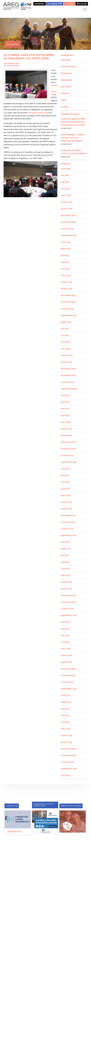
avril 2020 (65, 642)
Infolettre (39, 4)
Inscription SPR (55, 4)
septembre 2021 (69, 535)
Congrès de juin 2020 (38, 113)
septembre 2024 (69, 315)
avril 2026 (65, 189)
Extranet (69, 4)
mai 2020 (65, 635)
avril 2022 (65, 489)
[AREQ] (11, 6)
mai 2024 (65, 335)
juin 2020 (65, 629)
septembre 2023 (69, 389)
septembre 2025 (69, 235)
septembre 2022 (69, 462)
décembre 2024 (68, 295)
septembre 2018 (69, 769)
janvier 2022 (66, 509)
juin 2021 (65, 555)
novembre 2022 (68, 449)
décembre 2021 (68, 515)
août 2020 (65, 622)
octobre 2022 (67, 455)
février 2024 (66, 355)
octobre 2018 (67, 762)
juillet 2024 (66, 322)
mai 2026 (65, 182)
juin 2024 (65, 329)
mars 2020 (66, 649)
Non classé (66, 87)
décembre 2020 (68, 595)
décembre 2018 (68, 749)
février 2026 (66, 202)
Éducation (66, 60)
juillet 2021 (66, 549)
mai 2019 (65, 715)
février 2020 (66, 655)
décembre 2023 (68, 369)
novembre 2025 (68, 222)
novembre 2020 (68, 602)
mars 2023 (66, 422)
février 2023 (66, 429)
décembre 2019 (68, 669)
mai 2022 (65, 482)
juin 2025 (65, 255)
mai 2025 (65, 262)
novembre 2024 (68, 302)
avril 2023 (65, 415)
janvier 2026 (66, 209)
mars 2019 (66, 729)
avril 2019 (65, 722)
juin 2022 (65, 475)
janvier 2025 (66, 289)
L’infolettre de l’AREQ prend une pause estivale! (73, 152)
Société (64, 107)
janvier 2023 (66, 435)
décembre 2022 (68, 442)
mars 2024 (66, 349)
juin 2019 (65, 709)
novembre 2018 (68, 755)
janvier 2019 (66, 742)
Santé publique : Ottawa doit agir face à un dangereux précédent (72, 137)
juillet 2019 (66, 702)
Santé (63, 100)
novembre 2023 (68, 375)
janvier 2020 (66, 662)
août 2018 (65, 775)
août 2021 (65, 542)
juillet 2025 (66, 249)
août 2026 (65, 169)
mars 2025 (66, 275)
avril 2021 (65, 569)
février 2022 (66, 502)
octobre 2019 (67, 682)
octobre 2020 (67, 609)
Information (66, 80)
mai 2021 (65, 562)
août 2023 (65, 395)
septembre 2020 (69, 615)
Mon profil (81, 4)
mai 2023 (65, 409)
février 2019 (66, 735)
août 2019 (65, 695)
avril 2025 (65, 269)
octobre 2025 (67, 229)
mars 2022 (66, 495)
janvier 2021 (66, 589)
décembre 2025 (68, 215)
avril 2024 (65, 342)
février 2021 (66, 582)
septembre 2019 (69, 689)
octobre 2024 (67, 309)
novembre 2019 (68, 675)
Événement (66, 73)
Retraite (65, 93)
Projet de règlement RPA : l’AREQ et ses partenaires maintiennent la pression (73, 122)
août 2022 (65, 469)
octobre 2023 (67, 382)
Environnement (68, 66)
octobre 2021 (67, 529)
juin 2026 (65, 175)
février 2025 (66, 282)
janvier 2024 (66, 362)
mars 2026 (66, 195)
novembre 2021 (68, 522)
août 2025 (65, 242)
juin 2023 (65, 402)
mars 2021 (66, 575)
